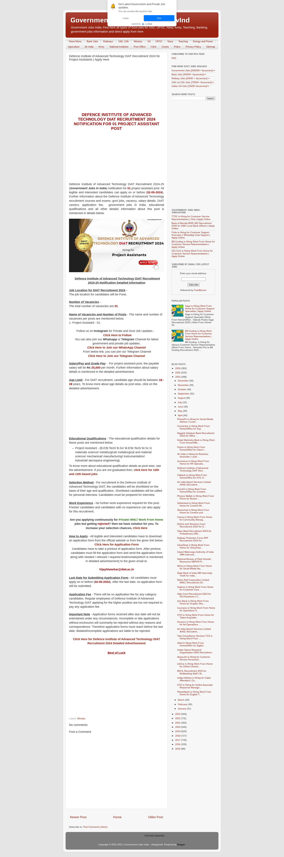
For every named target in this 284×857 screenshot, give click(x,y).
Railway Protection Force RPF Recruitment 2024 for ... (192, 539)
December (183, 380)
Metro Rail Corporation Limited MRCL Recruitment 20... (193, 581)
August (182, 398)
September (184, 393)
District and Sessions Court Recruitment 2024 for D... (191, 525)
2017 (178, 740)
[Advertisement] (116, 88)
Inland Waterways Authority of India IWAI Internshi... (195, 553)
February (183, 704)
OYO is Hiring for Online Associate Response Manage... (195, 686)
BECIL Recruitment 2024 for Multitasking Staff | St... (191, 672)
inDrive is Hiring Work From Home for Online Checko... (195, 665)
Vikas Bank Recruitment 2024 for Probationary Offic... (194, 532)
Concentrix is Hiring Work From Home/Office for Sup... (193, 427)
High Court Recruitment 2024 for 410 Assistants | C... (194, 595)
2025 (178, 372)
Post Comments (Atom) (95, 827)
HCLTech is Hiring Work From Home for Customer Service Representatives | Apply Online (192, 253)
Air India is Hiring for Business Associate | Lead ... (192, 455)
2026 (178, 368)
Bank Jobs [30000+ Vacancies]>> (189, 74)
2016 (178, 744)
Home (117, 817)
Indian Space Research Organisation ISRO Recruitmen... (195, 651)
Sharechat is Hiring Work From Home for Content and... (193, 511)
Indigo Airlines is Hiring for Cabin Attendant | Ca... (194, 679)
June (181, 406)
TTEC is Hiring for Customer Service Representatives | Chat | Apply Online (191, 217)
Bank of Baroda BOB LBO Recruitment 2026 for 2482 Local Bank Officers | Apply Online (193, 226)
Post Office (140, 46)
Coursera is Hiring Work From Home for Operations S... (196, 609)
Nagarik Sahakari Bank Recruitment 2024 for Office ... (195, 434)
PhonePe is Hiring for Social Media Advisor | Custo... (195, 420)
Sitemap (210, 46)
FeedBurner (200, 290)
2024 (178, 377)
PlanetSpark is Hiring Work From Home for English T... (194, 693)
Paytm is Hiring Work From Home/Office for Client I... (191, 448)
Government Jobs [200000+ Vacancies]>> (193, 70)
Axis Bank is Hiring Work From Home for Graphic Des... (193, 602)
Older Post (155, 817)
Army (101, 46)
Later (126, 18)
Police (177, 46)
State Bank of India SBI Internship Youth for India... (194, 574)
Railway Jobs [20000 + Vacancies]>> (191, 78)
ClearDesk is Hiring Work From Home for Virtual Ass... (193, 546)
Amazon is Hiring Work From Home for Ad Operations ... (195, 623)
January (182, 708)
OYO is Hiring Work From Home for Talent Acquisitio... (195, 616)
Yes (159, 18)
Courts (165, 46)
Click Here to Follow (117, 335)
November (183, 385)
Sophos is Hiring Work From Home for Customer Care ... (195, 588)
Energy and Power (203, 41)
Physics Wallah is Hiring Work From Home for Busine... (195, 497)
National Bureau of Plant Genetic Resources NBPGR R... (194, 560)
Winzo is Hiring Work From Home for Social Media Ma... (194, 567)
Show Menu (75, 41)
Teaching (183, 41)
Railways (108, 41)
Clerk (153, 46)
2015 (178, 749)
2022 (178, 718)
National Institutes (119, 46)
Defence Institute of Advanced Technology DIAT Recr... (192, 469)
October (182, 389)
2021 (178, 723)
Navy (170, 41)
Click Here (140, 528)
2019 (178, 731)
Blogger (181, 844)
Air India (89, 46)
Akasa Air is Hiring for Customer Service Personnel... (193, 658)
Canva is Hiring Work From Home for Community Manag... (194, 518)
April (180, 415)
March (181, 700)
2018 (178, 736)
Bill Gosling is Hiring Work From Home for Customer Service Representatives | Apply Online (193, 244)
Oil (148, 41)
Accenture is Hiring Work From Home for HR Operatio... (193, 462)
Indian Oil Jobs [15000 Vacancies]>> (190, 86)
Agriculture (74, 46)
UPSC (158, 41)
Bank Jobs (92, 41)
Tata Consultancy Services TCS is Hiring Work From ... (194, 637)
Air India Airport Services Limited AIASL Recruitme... (194, 483)
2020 (178, 727)
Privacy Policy (193, 46)
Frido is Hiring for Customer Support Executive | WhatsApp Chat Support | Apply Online (191, 235)
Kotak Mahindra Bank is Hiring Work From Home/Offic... (196, 441)
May (180, 411)
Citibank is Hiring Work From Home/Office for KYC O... (192, 476)
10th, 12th (123, 41)
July (180, 402)
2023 (178, 714)
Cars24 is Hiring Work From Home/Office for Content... (192, 490)
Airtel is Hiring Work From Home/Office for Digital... (191, 644)
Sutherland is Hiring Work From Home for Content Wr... (193, 504)
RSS (174, 58)
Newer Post (78, 817)
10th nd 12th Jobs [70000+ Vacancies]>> (193, 82)
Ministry (138, 41)
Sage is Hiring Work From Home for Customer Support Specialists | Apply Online (199, 308)
